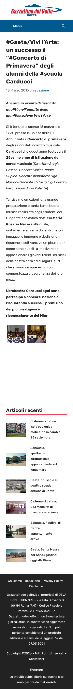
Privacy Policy (53, 581)
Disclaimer (36, 586)
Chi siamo (15, 581)
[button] (63, 26)
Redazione (32, 581)
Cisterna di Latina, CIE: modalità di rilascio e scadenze (44, 507)
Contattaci (36, 659)
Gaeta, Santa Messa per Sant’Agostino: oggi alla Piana (44, 555)
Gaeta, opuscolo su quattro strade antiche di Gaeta (44, 485)
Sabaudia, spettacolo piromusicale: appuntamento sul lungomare (43, 458)
